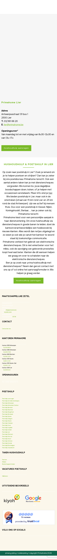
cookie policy (23, 553)
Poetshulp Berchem (7, 407)
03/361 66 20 (6, 370)
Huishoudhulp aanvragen (16, 148)
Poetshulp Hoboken (7, 423)
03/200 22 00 (7, 356)
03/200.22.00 (7, 312)
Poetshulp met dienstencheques (10, 401)
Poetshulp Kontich (7, 430)
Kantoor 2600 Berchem (8, 354)
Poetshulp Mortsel (7, 436)
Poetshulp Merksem (7, 434)
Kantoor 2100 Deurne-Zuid (9, 363)
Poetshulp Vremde (7, 443)
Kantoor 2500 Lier (7, 368)
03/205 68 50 (7, 347)
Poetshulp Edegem (7, 419)
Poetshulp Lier (6, 432)
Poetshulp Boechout (7, 410)
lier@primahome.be (13, 124)
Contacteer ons (6, 329)
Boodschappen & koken (8, 464)
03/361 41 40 (6, 365)
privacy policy (10, 553)
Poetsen (4, 459)
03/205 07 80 (7, 352)
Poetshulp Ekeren (6, 421)
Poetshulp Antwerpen (8, 403)
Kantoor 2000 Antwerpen (9, 345)
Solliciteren (5, 476)
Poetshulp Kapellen (7, 427)
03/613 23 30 (6, 361)
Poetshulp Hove (6, 425)
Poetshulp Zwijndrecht (8, 448)
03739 (14, 317)
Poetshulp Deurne (6, 416)
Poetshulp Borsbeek (7, 414)
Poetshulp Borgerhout (8, 412)
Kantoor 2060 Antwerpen (9, 350)
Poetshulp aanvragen (8, 398)
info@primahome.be (11, 310)
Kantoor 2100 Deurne (7, 359)
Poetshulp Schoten (7, 441)
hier (50, 193)
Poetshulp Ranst (6, 439)
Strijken (4, 462)
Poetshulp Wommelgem (8, 445)
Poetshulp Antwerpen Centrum (10, 405)
